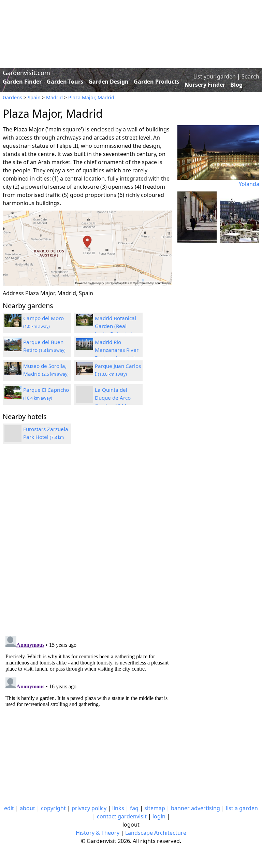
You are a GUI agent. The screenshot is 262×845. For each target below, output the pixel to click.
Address (13, 293)
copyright (53, 808)
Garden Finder (22, 81)
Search (250, 76)
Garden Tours (65, 81)
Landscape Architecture (155, 832)
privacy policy (89, 808)
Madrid (54, 97)
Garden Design (108, 81)
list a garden (242, 808)
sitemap (154, 808)
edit (9, 808)
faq (134, 808)
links (118, 808)
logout (131, 824)
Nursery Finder (205, 84)
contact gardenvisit (122, 816)
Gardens (12, 97)
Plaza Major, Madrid (91, 97)
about (27, 808)
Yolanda (249, 184)
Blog (236, 84)
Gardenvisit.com (26, 73)
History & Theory (97, 832)
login (158, 816)
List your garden (214, 76)
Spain (34, 97)
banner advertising (195, 808)
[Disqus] (87, 541)
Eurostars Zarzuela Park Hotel (45, 437)
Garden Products (156, 81)
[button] (87, 248)
